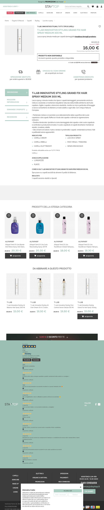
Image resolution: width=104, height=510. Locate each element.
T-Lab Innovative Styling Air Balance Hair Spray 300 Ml (16, 306)
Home (7, 21)
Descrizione (12, 92)
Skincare (15, 480)
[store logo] (52, 6)
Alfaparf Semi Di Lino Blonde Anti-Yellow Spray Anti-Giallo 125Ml (14, 246)
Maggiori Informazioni (13, 101)
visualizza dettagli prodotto (85, 36)
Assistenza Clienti (10, 6)
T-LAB (39, 26)
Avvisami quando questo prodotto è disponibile (56, 58)
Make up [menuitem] (59, 12)
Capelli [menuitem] (40, 12)
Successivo (36, 360)
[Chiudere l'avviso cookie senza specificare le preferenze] (80, 487)
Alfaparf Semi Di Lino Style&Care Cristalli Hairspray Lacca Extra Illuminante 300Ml (64, 246)
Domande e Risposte (16, 110)
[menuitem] (10, 12)
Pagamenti (64, 477)
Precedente (27, 360)
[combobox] (77, 6)
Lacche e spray (48, 21)
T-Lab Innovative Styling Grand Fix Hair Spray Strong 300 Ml (87, 306)
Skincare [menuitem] (50, 12)
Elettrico (40, 473)
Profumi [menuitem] (93, 12)
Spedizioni (64, 473)
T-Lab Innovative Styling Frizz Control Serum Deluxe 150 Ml (64, 306)
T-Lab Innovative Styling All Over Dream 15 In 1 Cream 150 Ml (39, 306)
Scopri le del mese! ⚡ (52, 2)
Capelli (29, 21)
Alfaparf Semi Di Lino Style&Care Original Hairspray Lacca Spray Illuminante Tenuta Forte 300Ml (88, 246)
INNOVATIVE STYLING (49, 26)
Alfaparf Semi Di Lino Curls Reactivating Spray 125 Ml (39, 246)
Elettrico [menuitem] (83, 12)
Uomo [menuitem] (75, 12)
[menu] (52, 13)
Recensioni (12, 117)
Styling (37, 21)
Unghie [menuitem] (67, 12)
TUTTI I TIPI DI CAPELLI (66, 26)
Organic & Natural (18, 21)
